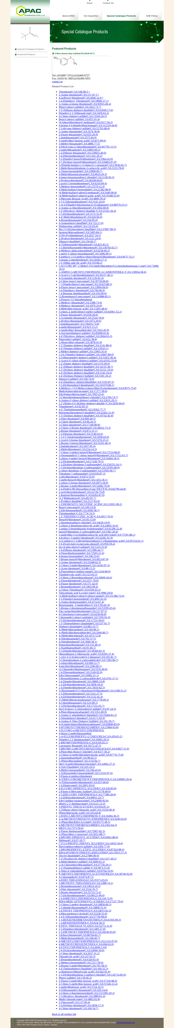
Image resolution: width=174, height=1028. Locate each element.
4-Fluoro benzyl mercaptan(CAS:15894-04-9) (83, 287)
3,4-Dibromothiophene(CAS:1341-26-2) (80, 155)
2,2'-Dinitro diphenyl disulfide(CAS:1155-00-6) (84, 363)
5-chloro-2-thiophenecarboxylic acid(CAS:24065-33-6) (88, 525)
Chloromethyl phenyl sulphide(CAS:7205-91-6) (84, 617)
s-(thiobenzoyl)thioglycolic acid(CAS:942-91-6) (84, 971)
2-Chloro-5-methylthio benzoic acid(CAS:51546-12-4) (88, 984)
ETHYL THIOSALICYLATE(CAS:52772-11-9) (85, 925)
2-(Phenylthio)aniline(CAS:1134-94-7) (79, 760)
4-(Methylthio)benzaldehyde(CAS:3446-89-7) (83, 632)
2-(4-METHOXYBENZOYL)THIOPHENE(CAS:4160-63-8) (93, 819)
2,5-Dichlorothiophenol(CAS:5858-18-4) (81, 684)
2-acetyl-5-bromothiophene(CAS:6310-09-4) (83, 183)
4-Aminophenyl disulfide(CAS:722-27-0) (81, 223)
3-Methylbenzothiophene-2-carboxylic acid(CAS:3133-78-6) (91, 168)
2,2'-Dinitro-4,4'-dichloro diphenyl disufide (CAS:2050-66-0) (92, 403)
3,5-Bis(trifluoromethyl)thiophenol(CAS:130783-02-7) (88, 247)
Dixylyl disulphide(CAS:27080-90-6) (79, 855)
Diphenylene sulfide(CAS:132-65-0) (78, 226)
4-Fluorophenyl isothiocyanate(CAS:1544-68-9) (84, 571)
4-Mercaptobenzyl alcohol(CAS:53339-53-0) (83, 913)
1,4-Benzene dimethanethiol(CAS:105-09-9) (83, 293)
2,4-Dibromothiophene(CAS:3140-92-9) (80, 672)
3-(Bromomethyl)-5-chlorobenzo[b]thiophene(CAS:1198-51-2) (92, 690)
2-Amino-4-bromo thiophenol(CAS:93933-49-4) (85, 104)
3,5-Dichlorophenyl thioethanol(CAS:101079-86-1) (86, 385)
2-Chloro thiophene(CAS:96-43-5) (77, 421)
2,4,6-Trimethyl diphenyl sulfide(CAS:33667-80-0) (86, 354)
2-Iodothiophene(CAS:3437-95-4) (77, 446)
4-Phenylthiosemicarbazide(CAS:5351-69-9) (83, 712)
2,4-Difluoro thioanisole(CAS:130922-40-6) (82, 152)
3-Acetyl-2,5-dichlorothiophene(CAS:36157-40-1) (86, 275)
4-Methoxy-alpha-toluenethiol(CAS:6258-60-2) (84, 250)
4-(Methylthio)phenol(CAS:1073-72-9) (80, 635)
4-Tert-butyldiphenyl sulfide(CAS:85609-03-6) (84, 333)
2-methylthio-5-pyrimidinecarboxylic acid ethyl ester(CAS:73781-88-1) (97, 534)
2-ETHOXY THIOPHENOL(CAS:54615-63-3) (85, 910)
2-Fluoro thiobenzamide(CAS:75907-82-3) (82, 831)
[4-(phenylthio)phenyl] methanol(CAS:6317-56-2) (86, 122)
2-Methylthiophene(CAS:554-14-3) (78, 449)
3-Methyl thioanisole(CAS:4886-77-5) (79, 143)
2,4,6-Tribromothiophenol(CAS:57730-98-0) (83, 916)
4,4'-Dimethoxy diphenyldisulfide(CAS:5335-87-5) (86, 382)
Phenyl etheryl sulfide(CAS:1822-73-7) (80, 107)
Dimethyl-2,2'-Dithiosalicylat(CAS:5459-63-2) (84, 113)
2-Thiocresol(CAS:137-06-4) (74, 1002)
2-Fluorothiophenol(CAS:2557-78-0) (79, 580)
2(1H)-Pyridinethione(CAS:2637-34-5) (80, 235)
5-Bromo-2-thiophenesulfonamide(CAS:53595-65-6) (87, 608)
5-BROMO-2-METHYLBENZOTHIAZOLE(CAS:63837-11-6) (94, 748)
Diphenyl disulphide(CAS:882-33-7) (78, 626)
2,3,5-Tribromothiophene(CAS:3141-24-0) (82, 201)
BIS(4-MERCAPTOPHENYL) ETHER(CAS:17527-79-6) (91, 901)
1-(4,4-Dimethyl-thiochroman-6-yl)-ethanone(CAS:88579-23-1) (93, 204)
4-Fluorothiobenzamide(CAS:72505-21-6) (81, 553)
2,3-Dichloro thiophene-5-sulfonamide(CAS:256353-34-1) (90, 464)
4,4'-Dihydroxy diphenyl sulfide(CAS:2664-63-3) (85, 336)
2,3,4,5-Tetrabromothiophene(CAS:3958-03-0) (84, 437)
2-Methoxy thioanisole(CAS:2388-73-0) (80, 302)
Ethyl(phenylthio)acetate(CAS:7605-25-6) (81, 394)
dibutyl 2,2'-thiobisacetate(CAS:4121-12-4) (82, 803)
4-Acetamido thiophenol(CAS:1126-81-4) (81, 278)
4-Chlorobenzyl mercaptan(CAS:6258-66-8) (82, 614)
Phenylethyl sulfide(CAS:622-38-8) (78, 339)
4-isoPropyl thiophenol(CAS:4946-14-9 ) (81, 97)
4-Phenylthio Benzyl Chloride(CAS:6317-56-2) (84, 751)
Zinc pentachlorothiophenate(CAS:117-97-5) (83, 611)
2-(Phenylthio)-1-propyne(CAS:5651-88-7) (82, 834)
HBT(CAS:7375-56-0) (71, 828)
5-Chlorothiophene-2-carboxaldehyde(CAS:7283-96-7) (88, 660)
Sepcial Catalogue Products (30, 49)
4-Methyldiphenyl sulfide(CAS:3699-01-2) (82, 861)
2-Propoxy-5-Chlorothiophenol (75, 299)
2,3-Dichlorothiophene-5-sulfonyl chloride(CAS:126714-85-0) (92, 974)
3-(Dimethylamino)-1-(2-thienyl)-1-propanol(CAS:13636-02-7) (93, 165)
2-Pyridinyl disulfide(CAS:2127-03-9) (79, 501)
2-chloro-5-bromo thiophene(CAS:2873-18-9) (83, 482)
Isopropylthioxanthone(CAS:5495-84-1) (80, 232)
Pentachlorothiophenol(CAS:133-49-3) (80, 644)
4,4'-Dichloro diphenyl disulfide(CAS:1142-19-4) (85, 372)
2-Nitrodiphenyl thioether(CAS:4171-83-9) (82, 718)
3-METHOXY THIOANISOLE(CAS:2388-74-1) (86, 883)
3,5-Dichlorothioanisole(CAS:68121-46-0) (82, 895)
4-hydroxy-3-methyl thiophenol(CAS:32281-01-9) (86, 537)
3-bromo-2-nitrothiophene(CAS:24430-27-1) (83, 259)
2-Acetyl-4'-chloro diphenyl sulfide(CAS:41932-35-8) (88, 360)
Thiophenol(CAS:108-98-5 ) (74, 91)
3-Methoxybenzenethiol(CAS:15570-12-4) (82, 186)
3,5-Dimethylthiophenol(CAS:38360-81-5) (82, 650)
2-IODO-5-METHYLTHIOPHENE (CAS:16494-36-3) (89, 815)
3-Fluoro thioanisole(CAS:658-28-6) (78, 314)
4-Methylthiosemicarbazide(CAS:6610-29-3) (83, 174)
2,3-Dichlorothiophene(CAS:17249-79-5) (81, 461)
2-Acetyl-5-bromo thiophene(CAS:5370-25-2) (83, 440)
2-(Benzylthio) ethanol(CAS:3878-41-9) (80, 342)
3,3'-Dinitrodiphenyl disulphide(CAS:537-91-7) (84, 623)
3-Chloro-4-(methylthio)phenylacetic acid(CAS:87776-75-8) (91, 754)
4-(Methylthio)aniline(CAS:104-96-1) (79, 629)
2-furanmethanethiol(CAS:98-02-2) (78, 757)
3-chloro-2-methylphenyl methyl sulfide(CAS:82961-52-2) (90, 311)
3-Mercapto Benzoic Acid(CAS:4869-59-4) (82, 198)
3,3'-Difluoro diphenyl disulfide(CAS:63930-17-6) (86, 110)
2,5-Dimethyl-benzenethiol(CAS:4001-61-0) (83, 599)
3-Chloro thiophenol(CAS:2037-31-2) (79, 953)
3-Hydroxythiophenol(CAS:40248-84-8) (80, 180)
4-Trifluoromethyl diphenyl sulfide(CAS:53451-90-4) (87, 357)
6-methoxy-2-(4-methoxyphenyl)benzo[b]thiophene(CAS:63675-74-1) (96, 256)
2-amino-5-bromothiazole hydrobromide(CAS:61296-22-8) (90, 528)
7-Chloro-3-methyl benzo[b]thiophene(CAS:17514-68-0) (89, 452)
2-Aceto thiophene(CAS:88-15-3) (77, 568)
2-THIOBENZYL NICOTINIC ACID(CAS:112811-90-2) (90, 504)
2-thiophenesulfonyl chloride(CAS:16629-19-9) (84, 522)
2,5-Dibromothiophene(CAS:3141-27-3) (80, 693)
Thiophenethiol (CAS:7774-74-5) (77, 513)
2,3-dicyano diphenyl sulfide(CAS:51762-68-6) (84, 128)
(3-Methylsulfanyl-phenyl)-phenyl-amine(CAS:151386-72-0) (91, 595)
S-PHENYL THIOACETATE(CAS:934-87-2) (84, 806)
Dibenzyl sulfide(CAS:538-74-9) (76, 379)
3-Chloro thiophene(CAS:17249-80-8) (79, 424)
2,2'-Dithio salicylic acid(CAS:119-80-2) (80, 262)
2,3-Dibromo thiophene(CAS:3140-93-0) (81, 434)
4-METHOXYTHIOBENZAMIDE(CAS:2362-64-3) (88, 825)
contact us (57, 81)
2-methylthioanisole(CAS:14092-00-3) (79, 149)
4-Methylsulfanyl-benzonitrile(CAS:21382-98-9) (85, 189)
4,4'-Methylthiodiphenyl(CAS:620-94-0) (80, 217)
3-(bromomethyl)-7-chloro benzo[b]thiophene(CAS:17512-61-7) (93, 455)
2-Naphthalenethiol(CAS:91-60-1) (77, 647)
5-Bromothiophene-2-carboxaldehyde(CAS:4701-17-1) (88, 678)
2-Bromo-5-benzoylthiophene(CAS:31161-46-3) (85, 443)
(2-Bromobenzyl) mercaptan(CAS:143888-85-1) (85, 296)
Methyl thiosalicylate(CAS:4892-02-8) (79, 999)
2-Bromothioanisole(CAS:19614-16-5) (79, 886)
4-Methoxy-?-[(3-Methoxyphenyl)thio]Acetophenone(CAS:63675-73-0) (97, 388)
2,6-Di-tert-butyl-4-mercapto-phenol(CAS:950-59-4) (87, 544)
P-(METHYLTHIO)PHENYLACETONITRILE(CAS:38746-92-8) (95, 874)
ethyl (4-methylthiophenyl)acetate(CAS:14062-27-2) (87, 764)
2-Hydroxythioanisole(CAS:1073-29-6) (80, 320)
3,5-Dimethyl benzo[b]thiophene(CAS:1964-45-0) (86, 159)
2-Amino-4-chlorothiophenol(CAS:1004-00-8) (84, 207)
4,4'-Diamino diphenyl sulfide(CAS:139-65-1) (83, 348)
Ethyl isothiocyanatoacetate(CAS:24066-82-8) (83, 800)
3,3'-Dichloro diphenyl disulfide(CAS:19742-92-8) (86, 415)
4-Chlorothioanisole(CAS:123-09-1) (78, 702)
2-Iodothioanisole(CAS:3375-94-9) (78, 137)
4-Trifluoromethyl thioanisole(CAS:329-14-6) (83, 990)
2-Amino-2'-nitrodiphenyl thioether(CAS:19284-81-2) (88, 715)
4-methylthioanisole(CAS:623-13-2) (78, 327)
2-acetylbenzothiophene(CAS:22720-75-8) (82, 492)
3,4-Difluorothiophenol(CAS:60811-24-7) (81, 797)
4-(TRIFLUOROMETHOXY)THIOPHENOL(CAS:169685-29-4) (95, 779)
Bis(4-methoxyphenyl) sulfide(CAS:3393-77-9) (84, 846)
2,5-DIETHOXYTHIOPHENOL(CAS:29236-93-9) (87, 932)
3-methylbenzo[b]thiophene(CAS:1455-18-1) (83, 479)
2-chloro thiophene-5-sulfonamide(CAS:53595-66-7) (87, 470)
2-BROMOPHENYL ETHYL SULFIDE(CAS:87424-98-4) (91, 849)
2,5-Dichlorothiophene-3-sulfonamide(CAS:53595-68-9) (89, 467)
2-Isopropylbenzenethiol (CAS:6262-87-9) (82, 495)
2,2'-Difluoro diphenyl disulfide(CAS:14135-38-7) (86, 366)
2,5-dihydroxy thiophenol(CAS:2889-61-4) (82, 996)
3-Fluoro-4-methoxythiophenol (75, 776)
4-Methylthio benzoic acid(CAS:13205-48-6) (83, 308)
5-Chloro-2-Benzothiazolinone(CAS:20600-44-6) (85, 577)
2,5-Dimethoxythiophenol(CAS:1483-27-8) (82, 929)
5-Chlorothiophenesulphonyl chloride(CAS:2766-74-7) (88, 397)
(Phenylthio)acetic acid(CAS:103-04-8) (80, 812)
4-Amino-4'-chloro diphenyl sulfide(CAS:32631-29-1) (88, 400)
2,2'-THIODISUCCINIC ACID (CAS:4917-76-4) (86, 516)
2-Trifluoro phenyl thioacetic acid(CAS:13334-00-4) (87, 809)
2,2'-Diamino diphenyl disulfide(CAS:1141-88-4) (85, 345)
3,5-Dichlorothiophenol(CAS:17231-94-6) (81, 620)
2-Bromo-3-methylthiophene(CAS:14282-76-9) (84, 485)
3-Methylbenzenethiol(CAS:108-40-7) (79, 938)
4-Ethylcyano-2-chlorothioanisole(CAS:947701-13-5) (87, 146)
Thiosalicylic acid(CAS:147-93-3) (77, 956)
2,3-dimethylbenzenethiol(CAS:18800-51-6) (82, 907)
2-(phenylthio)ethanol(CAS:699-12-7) (79, 663)
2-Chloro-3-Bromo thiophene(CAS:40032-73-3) (85, 427)
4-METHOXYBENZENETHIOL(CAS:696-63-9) (86, 944)
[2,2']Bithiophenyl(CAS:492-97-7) (77, 498)
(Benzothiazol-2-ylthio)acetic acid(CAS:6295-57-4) (86, 654)
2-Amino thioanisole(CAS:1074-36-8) (79, 131)
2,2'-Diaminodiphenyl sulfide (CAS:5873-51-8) (84, 867)
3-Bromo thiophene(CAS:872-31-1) (78, 430)
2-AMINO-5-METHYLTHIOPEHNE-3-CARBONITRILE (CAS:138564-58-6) (102, 272)
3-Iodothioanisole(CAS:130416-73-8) (79, 324)
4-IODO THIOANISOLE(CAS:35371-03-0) (83, 880)
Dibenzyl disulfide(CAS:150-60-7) (77, 241)
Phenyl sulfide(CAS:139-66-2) (75, 977)
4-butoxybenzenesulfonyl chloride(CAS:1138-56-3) (86, 177)
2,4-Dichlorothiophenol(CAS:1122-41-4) (81, 696)
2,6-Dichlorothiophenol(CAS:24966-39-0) (81, 950)
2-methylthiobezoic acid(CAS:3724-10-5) (81, 987)
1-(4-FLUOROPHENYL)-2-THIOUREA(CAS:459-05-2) (90, 736)
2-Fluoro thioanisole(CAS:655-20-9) (78, 134)
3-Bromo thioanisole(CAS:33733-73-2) (80, 892)
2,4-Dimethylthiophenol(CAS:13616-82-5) (82, 687)
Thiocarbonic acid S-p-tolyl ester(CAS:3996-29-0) (86, 592)
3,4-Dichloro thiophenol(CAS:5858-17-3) (81, 1005)
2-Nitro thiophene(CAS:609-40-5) (77, 418)
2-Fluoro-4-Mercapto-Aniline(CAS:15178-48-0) (85, 791)
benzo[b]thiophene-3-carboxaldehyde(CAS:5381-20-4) (88, 531)
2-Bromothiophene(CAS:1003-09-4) (78, 586)
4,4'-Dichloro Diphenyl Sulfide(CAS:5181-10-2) (85, 375)
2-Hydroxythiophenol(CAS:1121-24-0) (80, 238)
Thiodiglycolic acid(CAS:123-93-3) (78, 574)
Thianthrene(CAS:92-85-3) (73, 406)
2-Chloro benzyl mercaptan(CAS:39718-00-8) (83, 281)
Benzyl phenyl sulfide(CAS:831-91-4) (79, 119)
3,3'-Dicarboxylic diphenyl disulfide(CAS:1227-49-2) (87, 858)
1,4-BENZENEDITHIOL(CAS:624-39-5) (82, 922)
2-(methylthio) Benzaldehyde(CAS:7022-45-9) (84, 330)
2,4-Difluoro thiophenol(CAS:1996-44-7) (81, 550)
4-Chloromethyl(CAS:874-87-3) (76, 877)
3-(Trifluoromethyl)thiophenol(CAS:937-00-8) (84, 782)
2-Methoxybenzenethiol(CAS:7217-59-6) (81, 962)
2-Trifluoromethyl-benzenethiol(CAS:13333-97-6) (86, 773)
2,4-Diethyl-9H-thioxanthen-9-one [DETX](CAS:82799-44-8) (92, 489)
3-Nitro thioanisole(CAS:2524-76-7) (78, 889)
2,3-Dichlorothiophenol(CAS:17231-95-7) (81, 705)
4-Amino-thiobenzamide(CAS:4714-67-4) (81, 602)
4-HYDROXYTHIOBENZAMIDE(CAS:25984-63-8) (88, 727)
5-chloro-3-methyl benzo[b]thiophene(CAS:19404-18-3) (89, 458)
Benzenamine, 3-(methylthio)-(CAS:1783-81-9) (84, 605)
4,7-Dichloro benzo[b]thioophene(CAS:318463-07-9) (87, 162)
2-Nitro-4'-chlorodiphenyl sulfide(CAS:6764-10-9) (86, 870)
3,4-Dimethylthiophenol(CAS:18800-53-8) (82, 681)
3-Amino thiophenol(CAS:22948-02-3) (80, 562)
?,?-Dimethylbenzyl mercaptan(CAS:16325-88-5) (85, 284)
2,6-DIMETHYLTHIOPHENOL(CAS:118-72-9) (85, 898)
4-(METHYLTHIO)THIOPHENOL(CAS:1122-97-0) (88, 941)
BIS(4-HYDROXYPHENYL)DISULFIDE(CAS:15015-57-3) (93, 852)
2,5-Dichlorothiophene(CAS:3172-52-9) (80, 214)
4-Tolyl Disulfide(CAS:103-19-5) (77, 767)
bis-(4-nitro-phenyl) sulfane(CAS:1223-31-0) (83, 547)
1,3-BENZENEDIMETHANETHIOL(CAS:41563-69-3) (90, 919)
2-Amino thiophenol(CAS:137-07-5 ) (79, 94)
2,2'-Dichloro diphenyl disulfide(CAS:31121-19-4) (86, 369)
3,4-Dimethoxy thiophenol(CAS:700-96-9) (82, 290)
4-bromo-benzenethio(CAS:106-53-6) (79, 556)
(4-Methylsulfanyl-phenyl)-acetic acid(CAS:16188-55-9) (89, 195)
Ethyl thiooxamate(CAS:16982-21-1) (79, 675)
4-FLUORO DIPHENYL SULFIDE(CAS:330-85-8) (87, 788)
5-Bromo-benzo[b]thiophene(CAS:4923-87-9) (83, 559)
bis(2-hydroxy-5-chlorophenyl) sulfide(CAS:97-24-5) (87, 709)
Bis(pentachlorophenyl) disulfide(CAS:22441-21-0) (86, 412)
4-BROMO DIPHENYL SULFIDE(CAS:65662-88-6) (88, 837)
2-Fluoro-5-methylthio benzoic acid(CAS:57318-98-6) (88, 980)
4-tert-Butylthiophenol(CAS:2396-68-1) (80, 666)
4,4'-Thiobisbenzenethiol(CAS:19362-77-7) (82, 409)
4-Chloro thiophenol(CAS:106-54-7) (78, 1008)
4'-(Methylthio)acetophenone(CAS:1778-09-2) (84, 699)
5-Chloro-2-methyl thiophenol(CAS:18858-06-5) (85, 904)
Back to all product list (64, 1014)
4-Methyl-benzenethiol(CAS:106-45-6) (80, 770)
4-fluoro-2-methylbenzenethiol (75, 733)
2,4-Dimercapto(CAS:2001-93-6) (77, 785)
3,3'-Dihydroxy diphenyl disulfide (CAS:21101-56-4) (87, 210)
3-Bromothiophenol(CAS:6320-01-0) (79, 959)
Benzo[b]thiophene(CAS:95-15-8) (77, 519)
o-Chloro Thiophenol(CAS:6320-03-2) (80, 589)
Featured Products (26, 54)
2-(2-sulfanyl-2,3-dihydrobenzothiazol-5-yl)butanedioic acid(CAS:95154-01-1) (101, 540)
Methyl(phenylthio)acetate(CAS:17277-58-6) (83, 391)
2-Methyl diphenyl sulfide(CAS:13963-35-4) (83, 351)
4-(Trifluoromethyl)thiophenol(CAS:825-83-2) (84, 244)
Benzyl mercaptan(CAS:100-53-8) (77, 507)
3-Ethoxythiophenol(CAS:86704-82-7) (80, 935)
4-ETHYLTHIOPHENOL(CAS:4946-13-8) (83, 947)
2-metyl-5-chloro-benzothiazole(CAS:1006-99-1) (85, 253)
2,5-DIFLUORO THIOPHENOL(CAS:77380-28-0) (87, 794)
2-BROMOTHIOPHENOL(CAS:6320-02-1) (83, 742)
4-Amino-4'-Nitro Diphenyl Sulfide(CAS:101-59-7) (86, 721)
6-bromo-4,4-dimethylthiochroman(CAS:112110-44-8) (88, 125)
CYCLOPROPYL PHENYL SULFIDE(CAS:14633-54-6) (91, 843)
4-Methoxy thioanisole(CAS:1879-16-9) (80, 305)
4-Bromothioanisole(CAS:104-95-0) (78, 220)
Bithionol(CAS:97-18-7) (72, 840)
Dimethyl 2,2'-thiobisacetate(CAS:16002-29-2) (84, 739)
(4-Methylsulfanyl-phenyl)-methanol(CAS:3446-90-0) (88, 192)
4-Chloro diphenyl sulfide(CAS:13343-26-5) (83, 116)
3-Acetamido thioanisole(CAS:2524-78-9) (81, 317)
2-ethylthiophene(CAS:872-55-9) (76, 476)
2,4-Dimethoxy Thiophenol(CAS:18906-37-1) (84, 100)
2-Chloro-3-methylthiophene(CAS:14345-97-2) (84, 565)
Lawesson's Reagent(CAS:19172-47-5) (80, 745)
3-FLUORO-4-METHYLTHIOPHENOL (81, 730)
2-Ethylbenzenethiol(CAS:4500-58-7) (79, 510)
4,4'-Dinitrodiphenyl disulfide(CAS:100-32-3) (83, 968)
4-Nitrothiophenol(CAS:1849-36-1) (78, 641)
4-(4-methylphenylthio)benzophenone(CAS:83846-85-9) (89, 724)
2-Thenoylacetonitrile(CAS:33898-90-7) (80, 171)
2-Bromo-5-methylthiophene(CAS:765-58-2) (83, 965)
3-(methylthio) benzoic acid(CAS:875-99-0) (82, 140)
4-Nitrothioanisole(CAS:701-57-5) (77, 638)
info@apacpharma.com (126, 1022)
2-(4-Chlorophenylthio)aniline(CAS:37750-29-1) (85, 864)
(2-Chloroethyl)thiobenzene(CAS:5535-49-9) (83, 669)
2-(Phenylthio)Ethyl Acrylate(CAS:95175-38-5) (84, 822)
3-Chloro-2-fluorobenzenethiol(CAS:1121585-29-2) (87, 993)
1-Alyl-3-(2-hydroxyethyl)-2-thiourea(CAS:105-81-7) (87, 657)
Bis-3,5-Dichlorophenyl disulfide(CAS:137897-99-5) (87, 229)
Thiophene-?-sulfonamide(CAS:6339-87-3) (82, 473)
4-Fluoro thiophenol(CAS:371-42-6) (78, 583)
